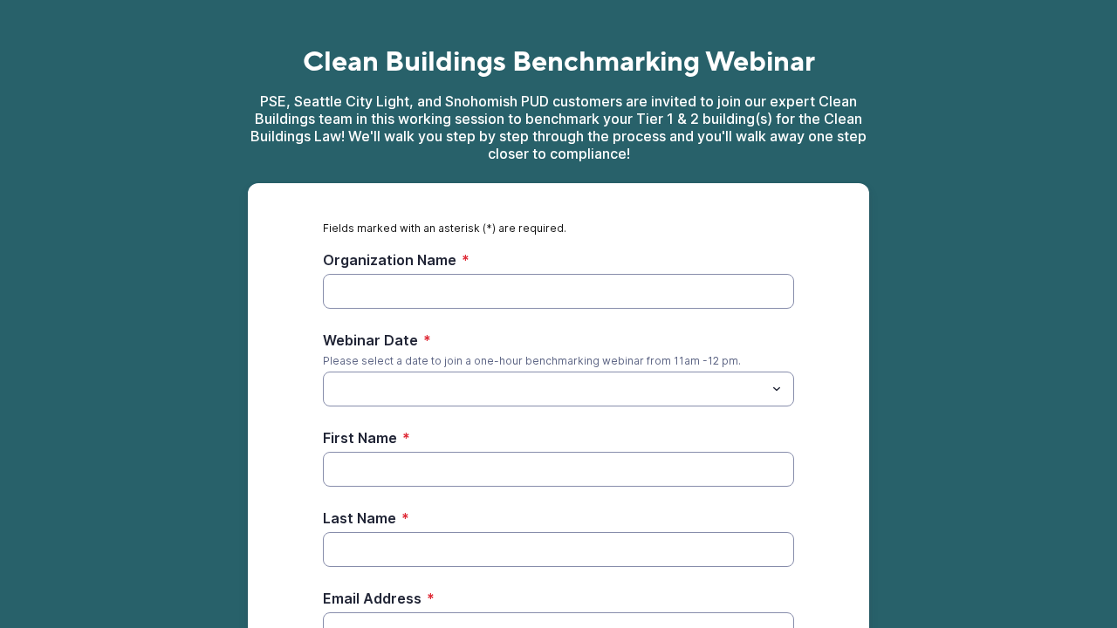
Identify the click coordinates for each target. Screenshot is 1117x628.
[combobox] (558, 389)
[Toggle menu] (776, 389)
